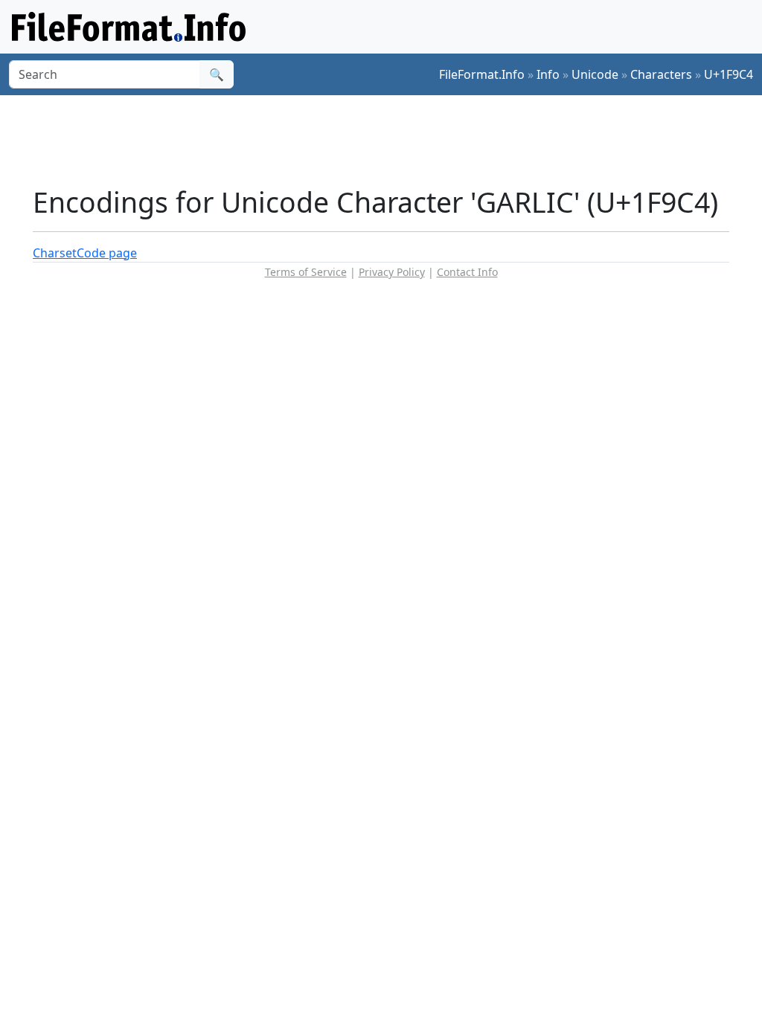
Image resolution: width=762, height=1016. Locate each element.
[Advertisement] (390, 140)
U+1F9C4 (728, 74)
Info (548, 74)
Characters (661, 74)
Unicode (595, 74)
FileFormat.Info (482, 74)
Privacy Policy (392, 272)
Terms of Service (306, 272)
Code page (107, 253)
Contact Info (467, 272)
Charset (55, 253)
